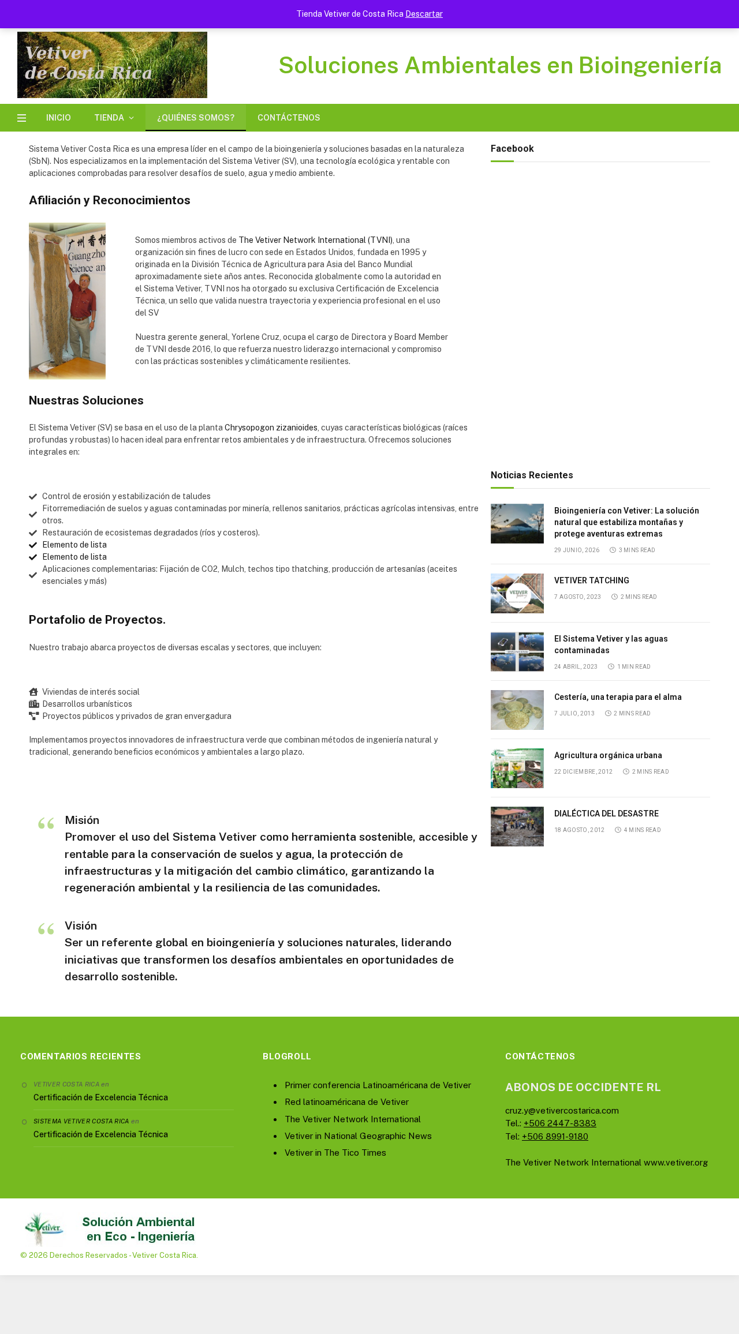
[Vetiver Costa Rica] (112, 65)
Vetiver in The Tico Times (335, 1152)
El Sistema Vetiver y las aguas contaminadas (611, 644)
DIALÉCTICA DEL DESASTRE (606, 813)
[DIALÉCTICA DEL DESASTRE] (517, 826)
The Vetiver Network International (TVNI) (315, 240)
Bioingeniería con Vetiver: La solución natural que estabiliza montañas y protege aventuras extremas (626, 522)
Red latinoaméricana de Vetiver (347, 1102)
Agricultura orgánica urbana (608, 755)
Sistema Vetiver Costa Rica (81, 1121)
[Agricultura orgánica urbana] (517, 768)
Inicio (58, 117)
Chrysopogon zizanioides (271, 427)
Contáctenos (288, 117)
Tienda (109, 117)
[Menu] (21, 118)
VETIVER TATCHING (591, 580)
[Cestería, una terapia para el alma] (517, 710)
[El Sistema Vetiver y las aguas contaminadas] (517, 652)
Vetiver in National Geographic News (358, 1136)
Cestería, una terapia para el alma (618, 697)
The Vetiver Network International (353, 1119)
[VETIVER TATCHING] (517, 593)
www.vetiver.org (676, 1162)
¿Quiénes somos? (195, 117)
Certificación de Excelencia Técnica (100, 1097)
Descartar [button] (424, 13)
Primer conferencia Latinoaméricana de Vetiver (378, 1085)
